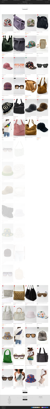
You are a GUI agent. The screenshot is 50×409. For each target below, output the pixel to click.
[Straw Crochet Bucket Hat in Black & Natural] (42, 149)
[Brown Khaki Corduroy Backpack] (19, 273)
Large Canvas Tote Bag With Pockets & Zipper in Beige (7, 323)
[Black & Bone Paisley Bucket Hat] (31, 211)
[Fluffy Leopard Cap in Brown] (42, 107)
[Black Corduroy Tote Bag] (19, 107)
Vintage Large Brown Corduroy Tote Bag (28, 137)
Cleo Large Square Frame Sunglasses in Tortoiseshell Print (18, 365)
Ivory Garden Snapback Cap (39, 323)
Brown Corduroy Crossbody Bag (28, 95)
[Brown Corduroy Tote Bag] (42, 86)
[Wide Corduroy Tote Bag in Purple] (19, 22)
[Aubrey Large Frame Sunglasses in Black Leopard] (19, 86)
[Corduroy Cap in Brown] (7, 252)
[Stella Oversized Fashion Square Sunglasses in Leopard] (7, 273)
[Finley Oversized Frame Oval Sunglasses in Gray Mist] (7, 149)
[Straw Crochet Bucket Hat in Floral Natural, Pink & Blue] (7, 335)
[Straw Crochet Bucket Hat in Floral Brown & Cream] (19, 231)
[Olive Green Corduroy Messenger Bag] (19, 149)
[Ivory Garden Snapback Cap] (42, 314)
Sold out (14, 34)
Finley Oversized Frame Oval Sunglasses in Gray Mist (6, 158)
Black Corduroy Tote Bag (15, 116)
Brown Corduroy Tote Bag (39, 95)
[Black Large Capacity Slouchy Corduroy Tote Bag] (31, 293)
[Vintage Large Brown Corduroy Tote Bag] (31, 128)
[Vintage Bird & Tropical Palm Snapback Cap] (31, 44)
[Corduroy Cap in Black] (42, 128)
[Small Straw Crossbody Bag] (42, 190)
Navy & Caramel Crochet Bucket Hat (28, 158)
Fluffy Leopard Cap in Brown (39, 116)
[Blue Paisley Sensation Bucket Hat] (31, 273)
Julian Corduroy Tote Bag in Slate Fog (16, 53)
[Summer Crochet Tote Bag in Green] (7, 356)
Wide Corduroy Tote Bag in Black (5, 220)
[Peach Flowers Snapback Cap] (42, 252)
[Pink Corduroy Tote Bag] (19, 128)
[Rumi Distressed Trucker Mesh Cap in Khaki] (31, 170)
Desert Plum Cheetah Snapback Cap (5, 95)
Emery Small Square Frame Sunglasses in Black (41, 74)
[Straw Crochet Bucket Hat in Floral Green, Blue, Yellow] (7, 231)
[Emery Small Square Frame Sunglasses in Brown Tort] (7, 377)
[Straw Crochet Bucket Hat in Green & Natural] (7, 170)
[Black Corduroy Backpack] (31, 231)
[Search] (45, 2)
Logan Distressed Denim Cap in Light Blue (40, 220)
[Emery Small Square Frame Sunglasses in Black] (42, 65)
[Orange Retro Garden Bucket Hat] (42, 231)
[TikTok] (42, 398)
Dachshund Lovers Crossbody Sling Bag (17, 261)
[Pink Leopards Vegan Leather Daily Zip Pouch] (42, 377)
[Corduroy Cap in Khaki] (7, 190)
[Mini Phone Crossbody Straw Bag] (42, 44)
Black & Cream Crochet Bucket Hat (5, 116)
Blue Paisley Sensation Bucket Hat (28, 282)
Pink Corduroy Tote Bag (15, 137)
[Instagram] (40, 398)
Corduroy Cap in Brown (4, 261)
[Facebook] (39, 398)
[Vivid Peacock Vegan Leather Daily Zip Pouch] (31, 356)
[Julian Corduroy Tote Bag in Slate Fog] (19, 44)
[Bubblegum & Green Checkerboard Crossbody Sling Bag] (19, 377)
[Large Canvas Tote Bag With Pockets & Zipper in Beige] (7, 314)
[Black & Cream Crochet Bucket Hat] (7, 107)
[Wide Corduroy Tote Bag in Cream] (19, 190)
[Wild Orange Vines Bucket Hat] (31, 377)
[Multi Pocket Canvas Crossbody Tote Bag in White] (19, 314)
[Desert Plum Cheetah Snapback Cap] (7, 86)
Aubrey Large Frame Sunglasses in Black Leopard (17, 95)
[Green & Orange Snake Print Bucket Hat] (31, 190)
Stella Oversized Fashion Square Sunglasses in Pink (18, 74)
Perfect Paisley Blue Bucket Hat (16, 220)
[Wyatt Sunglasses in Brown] (31, 335)
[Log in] (46, 2)
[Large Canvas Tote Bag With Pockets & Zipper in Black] (42, 356)
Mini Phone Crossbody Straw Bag (40, 53)
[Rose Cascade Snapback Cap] (31, 65)
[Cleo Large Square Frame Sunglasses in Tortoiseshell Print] (19, 356)
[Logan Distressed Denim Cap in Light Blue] (42, 211)
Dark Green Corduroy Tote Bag (4, 53)
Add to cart (3, 34)
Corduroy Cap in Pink (4, 74)
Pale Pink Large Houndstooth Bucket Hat (28, 323)
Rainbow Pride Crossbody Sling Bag (5, 137)
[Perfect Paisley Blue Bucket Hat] (19, 211)
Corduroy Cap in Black (39, 137)
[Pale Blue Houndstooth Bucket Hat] (42, 170)
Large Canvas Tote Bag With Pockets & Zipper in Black (41, 365)
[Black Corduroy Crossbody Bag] (42, 22)
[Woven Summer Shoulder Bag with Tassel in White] (7, 293)
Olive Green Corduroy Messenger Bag (16, 158)
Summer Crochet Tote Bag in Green (5, 365)
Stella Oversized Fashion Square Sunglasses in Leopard (7, 282)
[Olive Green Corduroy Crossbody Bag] (31, 252)
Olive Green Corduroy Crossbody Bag (28, 261)
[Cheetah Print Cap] (42, 335)
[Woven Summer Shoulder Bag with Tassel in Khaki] (19, 293)
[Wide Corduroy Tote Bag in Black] (7, 211)
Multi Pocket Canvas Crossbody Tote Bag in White (17, 323)
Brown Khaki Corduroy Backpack (16, 282)
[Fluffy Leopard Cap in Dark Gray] (31, 107)
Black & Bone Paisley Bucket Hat (28, 220)
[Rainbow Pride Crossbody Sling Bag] (7, 128)
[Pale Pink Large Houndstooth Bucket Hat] (31, 314)
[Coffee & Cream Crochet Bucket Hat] (19, 170)
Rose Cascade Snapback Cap (27, 74)
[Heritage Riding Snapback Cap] (31, 22)
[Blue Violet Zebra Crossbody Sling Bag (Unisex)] (19, 335)
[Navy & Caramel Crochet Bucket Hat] (31, 149)
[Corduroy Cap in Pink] (7, 65)
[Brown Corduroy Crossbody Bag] (31, 86)
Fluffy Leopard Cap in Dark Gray (28, 116)
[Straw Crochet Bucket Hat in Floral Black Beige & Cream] (42, 273)
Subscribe (25, 399)
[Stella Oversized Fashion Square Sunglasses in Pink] (19, 65)
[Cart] (48, 2)
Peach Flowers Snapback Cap (39, 261)
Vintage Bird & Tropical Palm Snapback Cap (29, 53)
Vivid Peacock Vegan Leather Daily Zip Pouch (29, 365)
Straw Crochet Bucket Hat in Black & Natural (41, 158)
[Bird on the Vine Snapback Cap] (7, 22)
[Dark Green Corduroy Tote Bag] (7, 44)
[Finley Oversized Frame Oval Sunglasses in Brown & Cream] (42, 293)
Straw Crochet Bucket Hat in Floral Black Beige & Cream (42, 282)
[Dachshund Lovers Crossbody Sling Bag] (19, 252)
